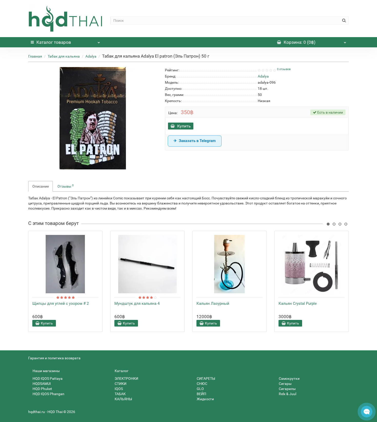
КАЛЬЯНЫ (123, 399)
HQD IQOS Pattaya (47, 378)
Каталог (53, 42)
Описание (40, 186)
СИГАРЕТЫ (205, 378)
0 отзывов (284, 69)
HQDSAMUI (41, 384)
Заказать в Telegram (197, 140)
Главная (35, 56)
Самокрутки (289, 378)
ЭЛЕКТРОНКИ (126, 378)
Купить (184, 126)
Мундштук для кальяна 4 (137, 303)
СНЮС (201, 384)
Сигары (285, 384)
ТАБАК (120, 394)
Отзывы (65, 186)
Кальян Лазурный (212, 303)
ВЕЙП (201, 394)
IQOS (118, 389)
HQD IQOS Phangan (48, 394)
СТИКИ (120, 384)
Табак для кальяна (64, 56)
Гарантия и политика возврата (54, 358)
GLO (200, 389)
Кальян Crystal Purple (298, 303)
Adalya (90, 56)
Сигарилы (287, 389)
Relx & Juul (287, 394)
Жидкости (205, 399)
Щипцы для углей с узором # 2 (60, 303)
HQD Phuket (42, 389)
